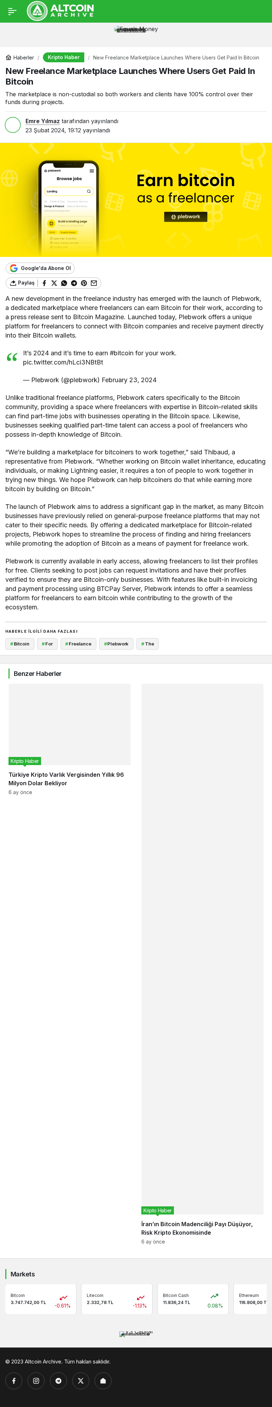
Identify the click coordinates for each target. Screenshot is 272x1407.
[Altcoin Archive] (60, 10)
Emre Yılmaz (43, 121)
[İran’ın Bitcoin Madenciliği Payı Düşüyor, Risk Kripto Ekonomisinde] (202, 964)
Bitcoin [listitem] (19, 644)
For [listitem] (47, 644)
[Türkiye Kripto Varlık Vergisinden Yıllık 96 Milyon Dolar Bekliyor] (69, 964)
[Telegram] (58, 1380)
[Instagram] (36, 1380)
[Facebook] (13, 1380)
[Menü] (12, 11)
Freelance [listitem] (78, 644)
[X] (80, 1380)
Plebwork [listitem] (116, 644)
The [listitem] (147, 644)
